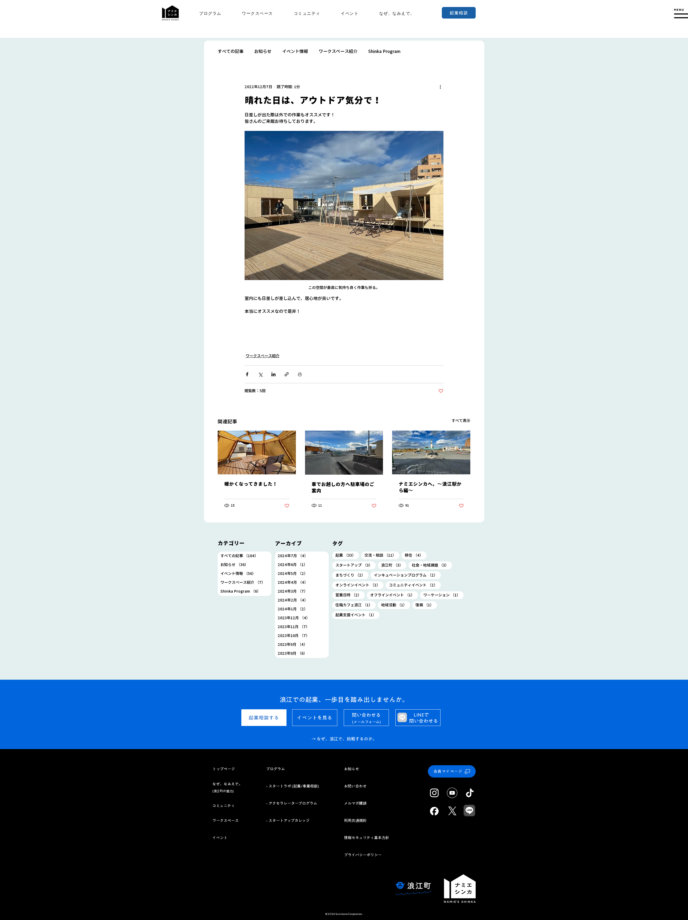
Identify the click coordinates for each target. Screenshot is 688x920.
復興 (426, 604)
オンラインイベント (359, 585)
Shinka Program (384, 51)
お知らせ (262, 51)
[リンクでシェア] (286, 374)
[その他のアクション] (440, 87)
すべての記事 (230, 51)
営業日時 (350, 594)
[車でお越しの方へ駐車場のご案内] (344, 453)
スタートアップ (355, 565)
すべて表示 (461, 420)
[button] (680, 14)
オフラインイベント (394, 594)
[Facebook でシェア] (247, 374)
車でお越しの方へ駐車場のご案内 (342, 487)
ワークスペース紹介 (338, 51)
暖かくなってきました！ (250, 484)
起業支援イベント (357, 614)
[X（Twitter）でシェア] (260, 374)
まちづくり (351, 575)
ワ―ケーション (443, 594)
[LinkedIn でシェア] (273, 374)
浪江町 (393, 565)
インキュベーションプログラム (407, 575)
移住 (416, 555)
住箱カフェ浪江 (355, 604)
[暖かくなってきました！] (257, 452)
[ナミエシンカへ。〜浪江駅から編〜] (431, 452)
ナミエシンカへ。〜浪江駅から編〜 (430, 487)
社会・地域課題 (432, 565)
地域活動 (395, 604)
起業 (347, 555)
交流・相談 (381, 555)
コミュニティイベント (415, 585)
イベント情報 (295, 51)
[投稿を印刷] (299, 374)
